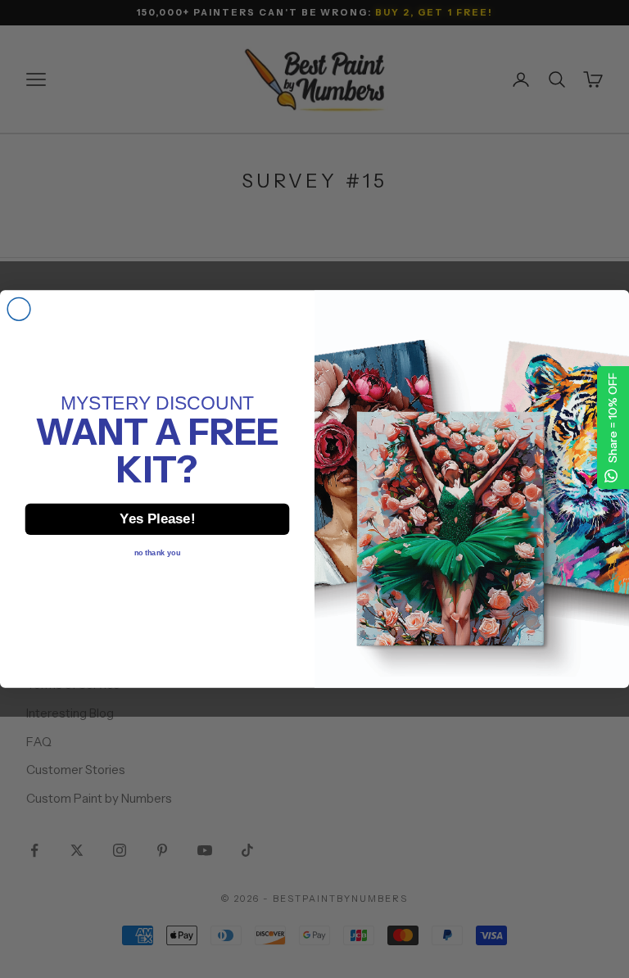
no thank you (157, 552)
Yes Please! (157, 519)
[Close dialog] (18, 309)
